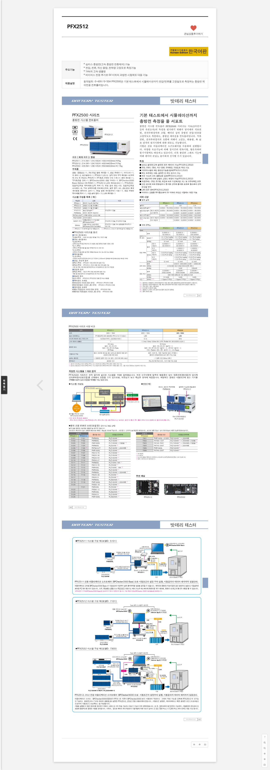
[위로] (264, 753)
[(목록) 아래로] (264, 759)
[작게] (264, 748)
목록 (4, 385)
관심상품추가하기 (193, 33)
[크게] (264, 742)
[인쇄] (264, 764)
